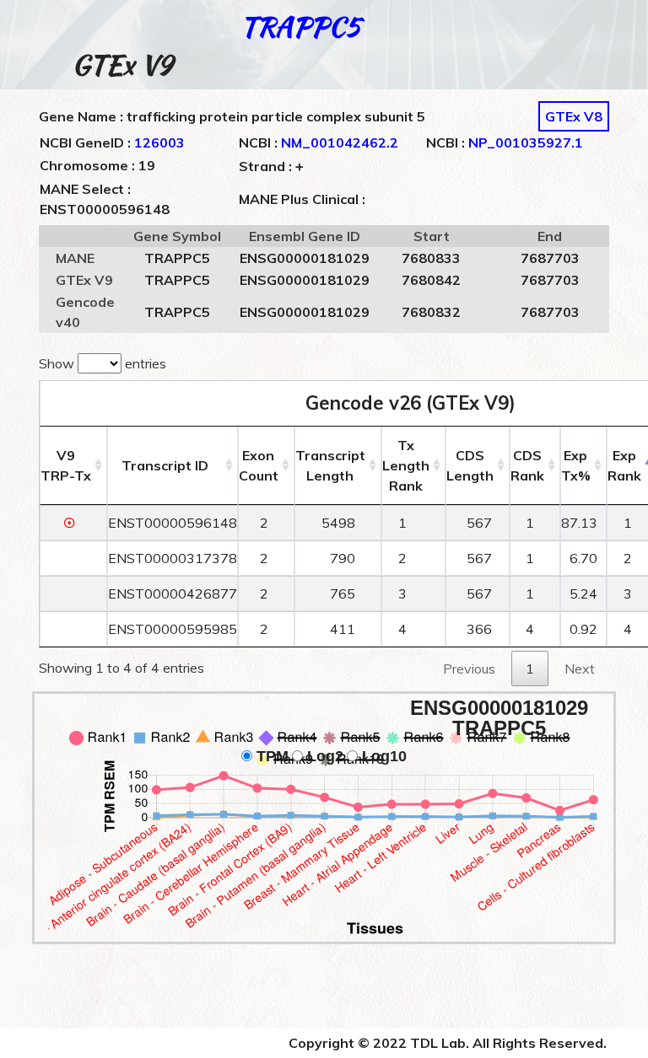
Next (579, 668)
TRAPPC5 (300, 26)
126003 (159, 142)
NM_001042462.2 (339, 142)
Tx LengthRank (405, 465)
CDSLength (470, 465)
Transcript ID (165, 465)
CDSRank (527, 465)
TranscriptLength (330, 465)
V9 (65, 465)
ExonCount (258, 465)
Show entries (102, 363)
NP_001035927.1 (525, 142)
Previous (469, 668)
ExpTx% (576, 465)
